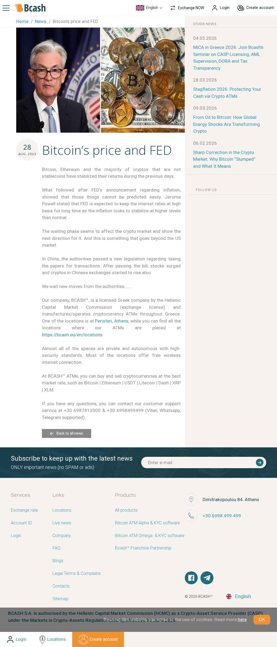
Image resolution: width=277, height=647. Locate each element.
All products (126, 510)
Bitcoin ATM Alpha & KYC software (147, 523)
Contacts (61, 586)
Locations (61, 510)
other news (205, 24)
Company (61, 536)
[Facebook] (191, 577)
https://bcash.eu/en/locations (72, 334)
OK (262, 619)
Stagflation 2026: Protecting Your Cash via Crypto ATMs (227, 92)
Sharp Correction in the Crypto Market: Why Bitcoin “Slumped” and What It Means (224, 159)
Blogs (57, 561)
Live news (61, 523)
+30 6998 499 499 (222, 515)
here (242, 619)
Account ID (21, 523)
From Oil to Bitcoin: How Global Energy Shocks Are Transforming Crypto (226, 124)
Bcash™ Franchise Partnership (143, 548)
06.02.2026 (205, 143)
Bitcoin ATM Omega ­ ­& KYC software (149, 536)
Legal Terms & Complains (76, 573)
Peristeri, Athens (111, 321)
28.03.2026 (205, 80)
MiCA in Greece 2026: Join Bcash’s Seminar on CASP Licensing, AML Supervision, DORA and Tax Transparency (228, 58)
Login (16, 536)
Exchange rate (24, 510)
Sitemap (60, 599)
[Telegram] (206, 577)
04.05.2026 (205, 38)
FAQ (56, 548)
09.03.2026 (205, 108)
